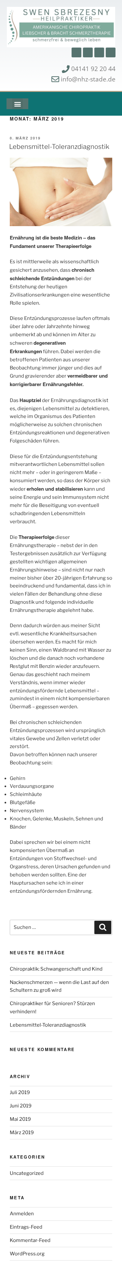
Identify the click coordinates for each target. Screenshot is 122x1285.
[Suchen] (102, 927)
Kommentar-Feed (30, 1240)
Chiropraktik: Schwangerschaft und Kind (56, 969)
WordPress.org (27, 1254)
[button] (17, 103)
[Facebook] (76, 52)
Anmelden (22, 1214)
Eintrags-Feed (26, 1227)
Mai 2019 (20, 1119)
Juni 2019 (21, 1106)
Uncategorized (27, 1173)
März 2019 (22, 1132)
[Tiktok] (110, 52)
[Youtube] (99, 52)
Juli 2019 (20, 1092)
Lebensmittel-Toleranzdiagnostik (59, 147)
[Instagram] (88, 52)
